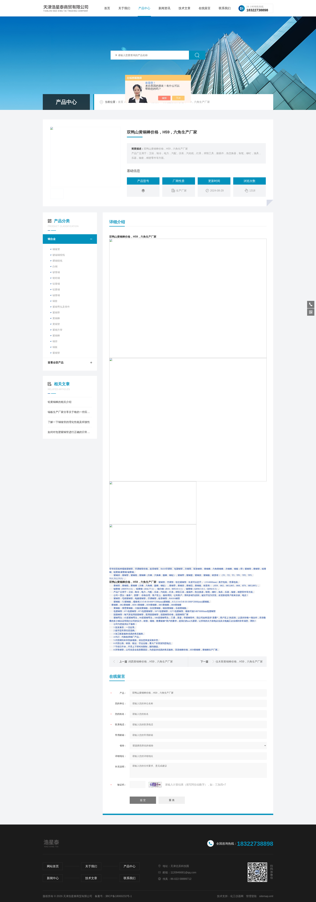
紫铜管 (56, 352)
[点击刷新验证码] (155, 785)
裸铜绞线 (57, 260)
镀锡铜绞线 (59, 255)
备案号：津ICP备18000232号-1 (113, 896)
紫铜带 (56, 312)
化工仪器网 (236, 896)
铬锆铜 (56, 278)
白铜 (55, 266)
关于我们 (124, 8)
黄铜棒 (56, 318)
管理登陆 (251, 896)
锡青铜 (56, 295)
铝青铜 (56, 283)
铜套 (55, 301)
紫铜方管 (57, 329)
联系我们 (225, 8)
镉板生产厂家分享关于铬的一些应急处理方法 (70, 412)
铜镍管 (56, 249)
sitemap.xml (266, 896)
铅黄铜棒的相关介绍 (59, 402)
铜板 (55, 347)
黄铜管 (56, 324)
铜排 (55, 341)
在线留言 (205, 8)
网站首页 (53, 866)
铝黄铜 (56, 289)
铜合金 (52, 239)
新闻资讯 (164, 8)
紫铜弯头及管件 (61, 306)
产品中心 (144, 8)
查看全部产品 (56, 362)
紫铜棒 (56, 335)
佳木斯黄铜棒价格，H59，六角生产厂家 (239, 661)
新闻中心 (53, 878)
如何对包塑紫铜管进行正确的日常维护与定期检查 (70, 432)
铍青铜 (56, 272)
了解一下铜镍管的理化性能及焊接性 (69, 422)
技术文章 (184, 8)
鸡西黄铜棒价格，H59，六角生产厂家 (150, 661)
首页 (107, 8)
